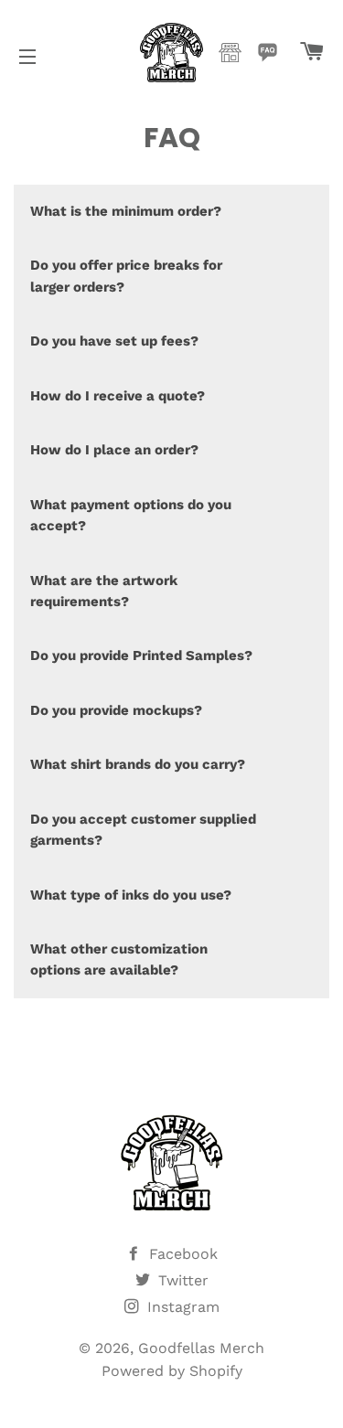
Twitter (181, 1280)
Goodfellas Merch (201, 1348)
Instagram (181, 1307)
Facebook (181, 1254)
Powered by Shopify (172, 1371)
